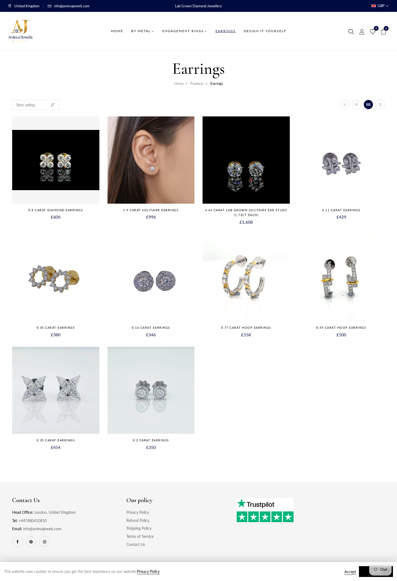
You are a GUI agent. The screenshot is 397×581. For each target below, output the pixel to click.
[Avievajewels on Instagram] (44, 541)
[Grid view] (344, 104)
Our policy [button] (139, 500)
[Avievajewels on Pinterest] (31, 541)
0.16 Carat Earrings (151, 327)
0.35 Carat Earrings (56, 327)
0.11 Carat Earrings (341, 210)
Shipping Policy (139, 528)
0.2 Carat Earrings (151, 440)
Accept (350, 571)
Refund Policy (137, 520)
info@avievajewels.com (72, 6)
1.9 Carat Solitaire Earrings (151, 210)
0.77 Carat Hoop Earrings (246, 327)
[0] (372, 31)
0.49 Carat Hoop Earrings (341, 327)
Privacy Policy (137, 512)
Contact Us (135, 544)
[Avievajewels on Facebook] (17, 541)
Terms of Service (140, 536)
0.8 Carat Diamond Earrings (55, 210)
